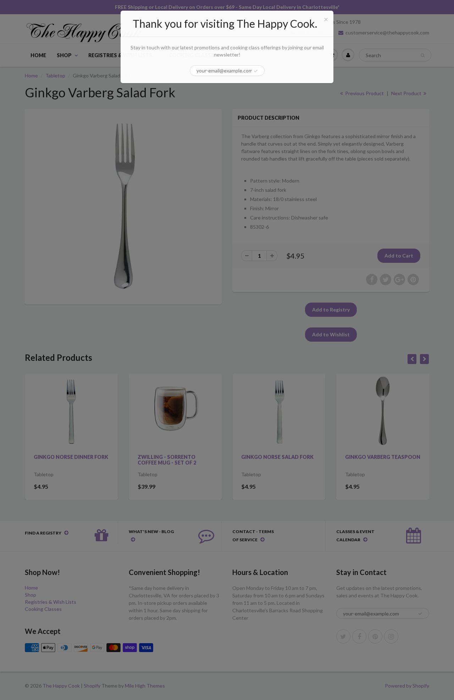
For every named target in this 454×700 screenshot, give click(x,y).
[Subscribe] (255, 71)
